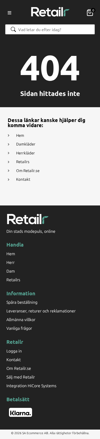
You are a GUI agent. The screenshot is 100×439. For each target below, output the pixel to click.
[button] (9, 12)
